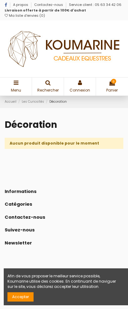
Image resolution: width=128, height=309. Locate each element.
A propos (21, 4)
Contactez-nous (48, 4)
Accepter (20, 296)
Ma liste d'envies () (26, 15)
